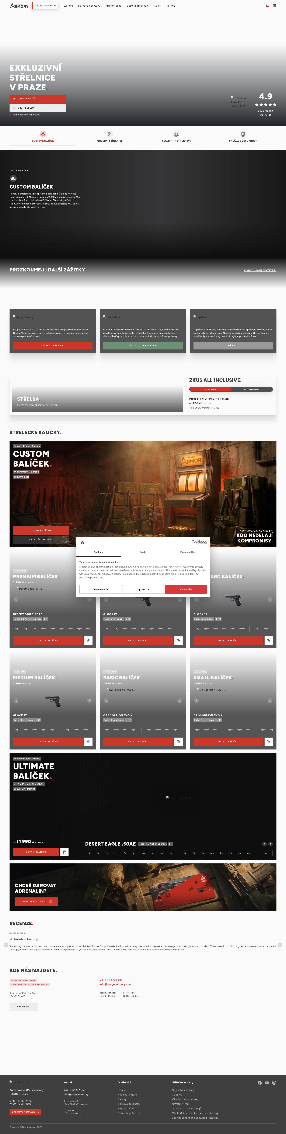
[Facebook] (259, 1082)
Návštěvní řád (180, 1104)
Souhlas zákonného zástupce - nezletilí (195, 1117)
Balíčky (122, 1099)
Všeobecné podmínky (185, 1099)
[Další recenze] (280, 944)
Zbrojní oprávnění (138, 5)
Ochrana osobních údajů (186, 1108)
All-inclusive (251, 389)
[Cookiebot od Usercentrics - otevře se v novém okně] (194, 542)
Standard (210, 389)
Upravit (141, 589)
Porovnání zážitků (260, 270)
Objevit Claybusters (143, 345)
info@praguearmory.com (116, 984)
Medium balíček (34, 678)
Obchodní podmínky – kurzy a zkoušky (195, 1113)
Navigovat (24, 1006)
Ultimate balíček (33, 771)
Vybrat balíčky (27, 98)
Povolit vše (186, 589)
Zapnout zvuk (21, 170)
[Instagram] (274, 1082)
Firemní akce (113, 5)
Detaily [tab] (143, 552)
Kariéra (171, 5)
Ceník (157, 5)
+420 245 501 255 (111, 980)
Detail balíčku (48, 640)
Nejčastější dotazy (183, 1090)
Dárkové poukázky (89, 5)
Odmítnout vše (100, 589)
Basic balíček (121, 678)
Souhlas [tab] (98, 552)
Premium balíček (35, 576)
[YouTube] (267, 1082)
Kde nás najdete (127, 1094)
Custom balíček (31, 459)
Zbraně (68, 5)
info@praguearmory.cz (78, 1094)
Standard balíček (218, 576)
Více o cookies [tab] (187, 552)
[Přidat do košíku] (88, 640)
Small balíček (212, 678)
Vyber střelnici (43, 5)
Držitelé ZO (25, 108)
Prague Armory (29, 1127)
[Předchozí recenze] (6, 944)
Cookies (177, 1094)
